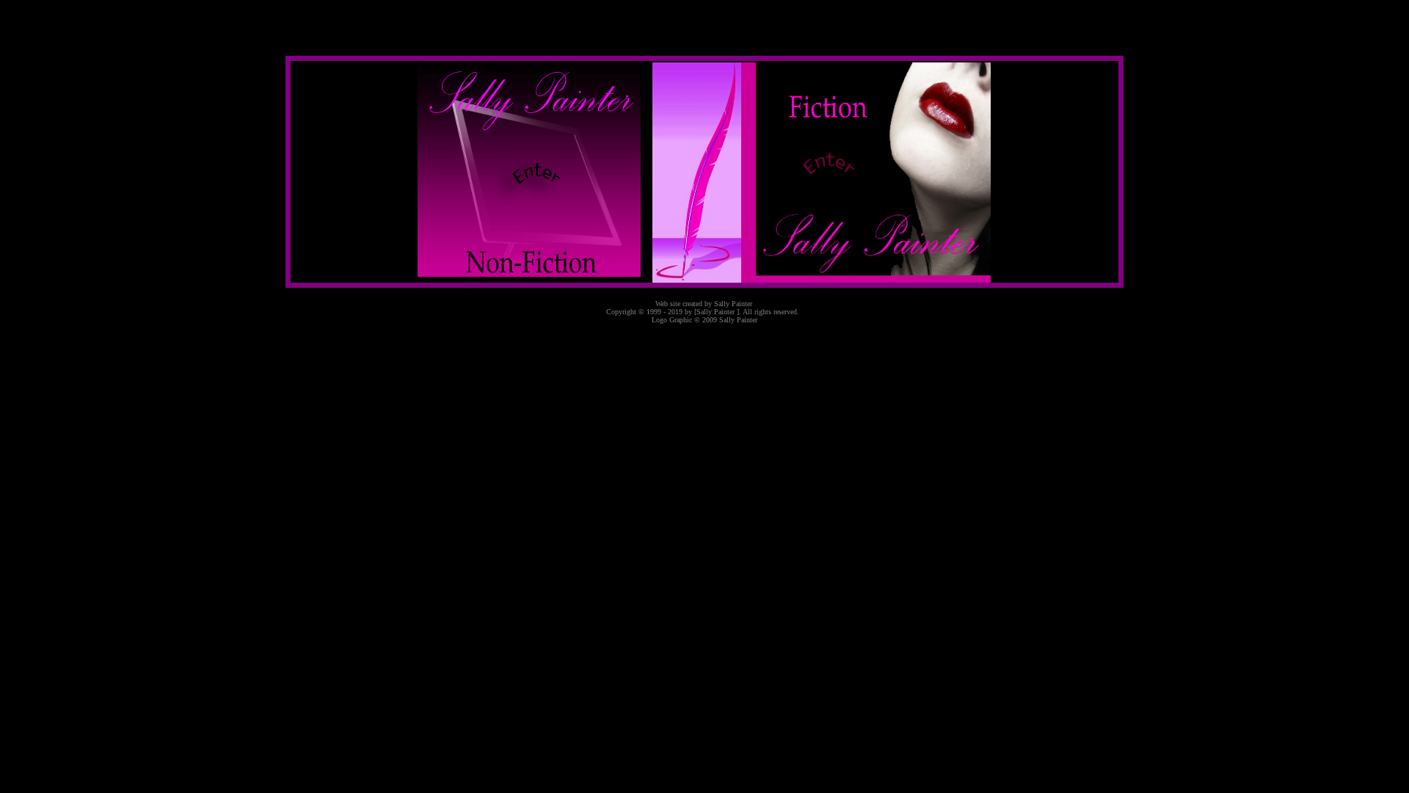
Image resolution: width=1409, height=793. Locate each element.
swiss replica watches (55, 320)
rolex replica (55, 307)
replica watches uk (55, 294)
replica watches (55, 333)
